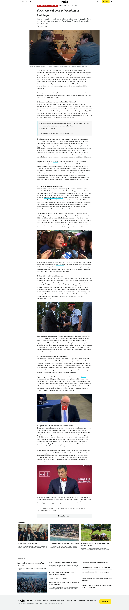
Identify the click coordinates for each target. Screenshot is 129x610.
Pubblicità (38, 600)
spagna (54, 510)
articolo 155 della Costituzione (53, 198)
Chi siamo (30, 600)
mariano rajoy (80, 508)
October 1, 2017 (69, 133)
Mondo (61, 5)
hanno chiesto (60, 265)
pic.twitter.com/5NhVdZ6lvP (47, 128)
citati (66, 152)
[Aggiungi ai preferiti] (46, 26)
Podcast (29, 1)
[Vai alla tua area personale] (111, 1)
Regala (99, 1)
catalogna (57, 508)
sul (74, 428)
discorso (55, 162)
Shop (95, 1)
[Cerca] (32, 1)
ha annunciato (68, 336)
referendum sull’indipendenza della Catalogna (51, 72)
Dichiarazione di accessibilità (87, 600)
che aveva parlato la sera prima (58, 164)
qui (43, 294)
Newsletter (22, 1)
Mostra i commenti (64, 516)
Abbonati (105, 1)
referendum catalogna (43, 510)
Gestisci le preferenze (57, 600)
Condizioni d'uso (71, 600)
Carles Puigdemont (47, 508)
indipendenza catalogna (68, 508)
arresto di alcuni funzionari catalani (53, 345)
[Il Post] (64, 1)
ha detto (83, 377)
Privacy (45, 600)
